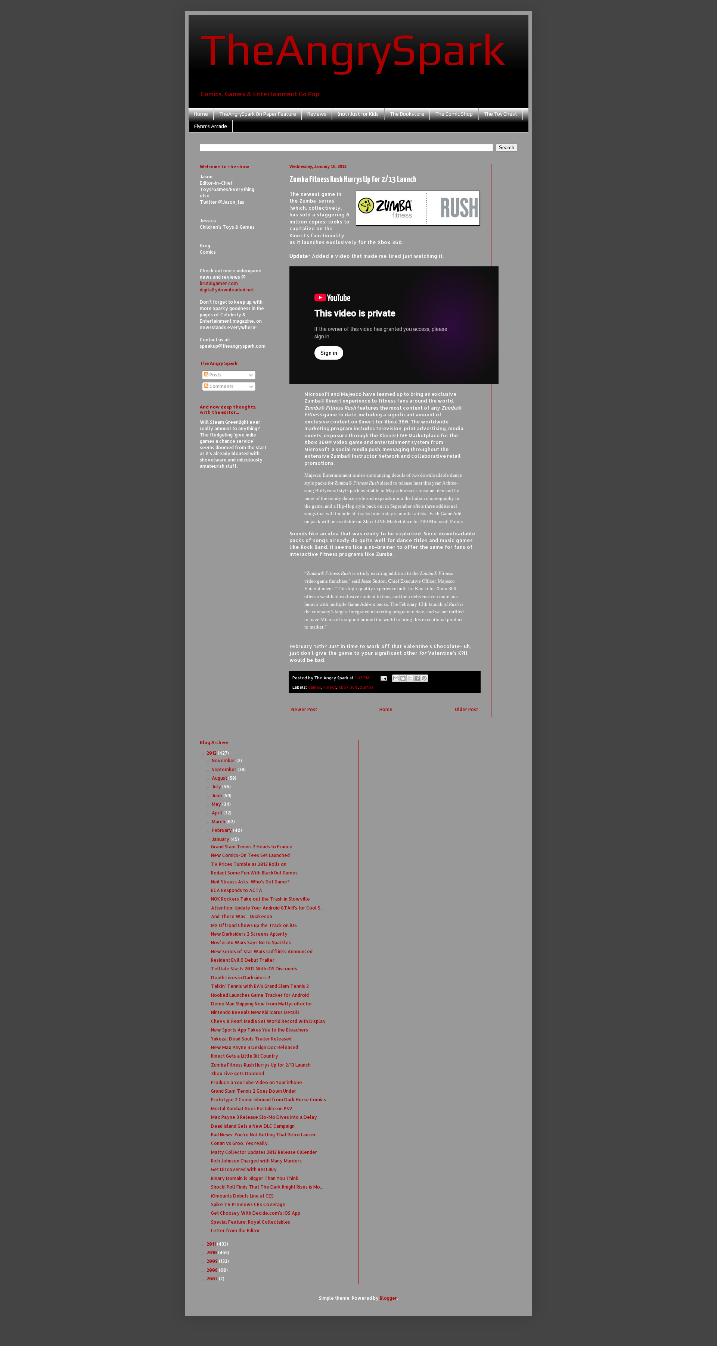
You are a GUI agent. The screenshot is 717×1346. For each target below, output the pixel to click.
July (217, 786)
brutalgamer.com (219, 283)
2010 (212, 1252)
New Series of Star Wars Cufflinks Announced (262, 951)
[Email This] (396, 678)
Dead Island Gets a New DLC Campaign (253, 1126)
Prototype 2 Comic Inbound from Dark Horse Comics (268, 1099)
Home (201, 114)
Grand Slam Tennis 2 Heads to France (251, 846)
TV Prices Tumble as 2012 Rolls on (248, 864)
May (217, 804)
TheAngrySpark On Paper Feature (257, 114)
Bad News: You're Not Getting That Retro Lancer (263, 1134)
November (224, 760)
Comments (220, 386)
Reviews (316, 114)
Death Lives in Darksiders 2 (240, 977)
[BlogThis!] (403, 678)
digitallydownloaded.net (227, 289)
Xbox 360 (348, 687)
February (222, 830)
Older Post (466, 709)
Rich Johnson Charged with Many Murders (256, 1161)
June (217, 795)
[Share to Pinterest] (424, 678)
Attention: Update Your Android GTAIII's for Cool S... (267, 908)
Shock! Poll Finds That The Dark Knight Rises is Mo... (267, 1187)
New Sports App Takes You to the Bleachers (259, 1030)
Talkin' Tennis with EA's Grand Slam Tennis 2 (260, 986)
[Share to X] (410, 678)
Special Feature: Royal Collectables (250, 1222)
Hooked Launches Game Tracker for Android (260, 995)
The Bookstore (407, 114)
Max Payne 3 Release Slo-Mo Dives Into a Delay (264, 1117)
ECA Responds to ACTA (236, 890)
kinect (329, 687)
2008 (213, 1270)
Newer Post (304, 709)
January (221, 839)
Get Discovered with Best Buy (244, 1169)
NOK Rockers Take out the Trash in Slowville (260, 899)
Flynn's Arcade (210, 126)
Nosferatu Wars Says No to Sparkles (251, 942)
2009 (213, 1261)
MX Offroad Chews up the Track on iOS (254, 925)
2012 (212, 753)
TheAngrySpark (352, 49)
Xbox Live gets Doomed (237, 1073)
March (219, 821)
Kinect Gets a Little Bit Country (244, 1056)
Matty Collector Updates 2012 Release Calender (264, 1152)
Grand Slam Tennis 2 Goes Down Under (253, 1091)
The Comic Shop (454, 114)
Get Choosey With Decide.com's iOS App (255, 1213)
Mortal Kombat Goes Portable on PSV (251, 1108)
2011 (212, 1244)
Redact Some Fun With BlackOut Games (254, 873)
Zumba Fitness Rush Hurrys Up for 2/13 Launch (261, 1065)
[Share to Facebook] (417, 678)
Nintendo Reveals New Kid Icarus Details (255, 1012)
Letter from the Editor (235, 1230)
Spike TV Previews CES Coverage (248, 1204)
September (225, 769)
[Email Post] (383, 677)
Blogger (388, 1298)
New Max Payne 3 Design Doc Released (254, 1047)
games (314, 687)
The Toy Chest (500, 114)
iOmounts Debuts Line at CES (242, 1196)
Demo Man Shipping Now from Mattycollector (261, 1004)
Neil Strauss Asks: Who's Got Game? (250, 882)
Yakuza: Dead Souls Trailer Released (251, 1039)
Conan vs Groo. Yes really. (240, 1143)
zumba (366, 687)
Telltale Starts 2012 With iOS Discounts (254, 968)
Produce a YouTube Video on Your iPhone (256, 1082)
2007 (213, 1278)
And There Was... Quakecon (241, 916)
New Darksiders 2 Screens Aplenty (249, 934)
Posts (214, 375)
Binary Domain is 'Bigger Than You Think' (255, 1178)
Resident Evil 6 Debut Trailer (242, 960)
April (217, 813)
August (220, 778)
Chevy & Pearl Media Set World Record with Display (268, 1021)
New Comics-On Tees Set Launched (250, 855)
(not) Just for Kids (358, 114)
